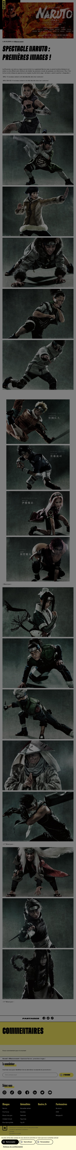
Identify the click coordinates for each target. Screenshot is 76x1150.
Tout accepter (10, 1142)
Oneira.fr (42, 1104)
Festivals (23, 1115)
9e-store (58, 1108)
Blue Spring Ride (7, 1122)
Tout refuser (28, 1142)
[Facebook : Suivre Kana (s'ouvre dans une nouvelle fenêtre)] (27, 1093)
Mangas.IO (59, 1115)
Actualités (25, 1104)
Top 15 (22, 1122)
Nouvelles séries (25, 1108)
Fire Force (5, 1112)
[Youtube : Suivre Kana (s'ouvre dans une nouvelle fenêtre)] (50, 1093)
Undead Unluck (7, 1119)
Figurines (23, 1119)
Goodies (23, 1112)
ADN (57, 1112)
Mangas (6, 1104)
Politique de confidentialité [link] (13, 1147)
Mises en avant (18, 41)
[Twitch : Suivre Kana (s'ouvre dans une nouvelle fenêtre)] (20, 1093)
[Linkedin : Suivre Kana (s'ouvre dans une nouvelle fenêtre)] (35, 1093)
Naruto (4, 1108)
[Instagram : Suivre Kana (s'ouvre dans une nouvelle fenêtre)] (4, 1093)
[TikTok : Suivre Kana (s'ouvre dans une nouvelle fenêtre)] (12, 1093)
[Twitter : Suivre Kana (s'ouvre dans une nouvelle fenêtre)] (42, 1093)
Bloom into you (7, 1115)
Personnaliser (45, 1142)
